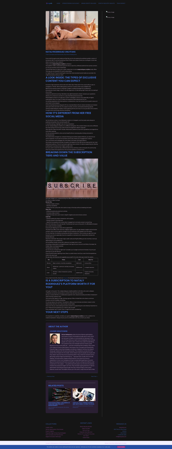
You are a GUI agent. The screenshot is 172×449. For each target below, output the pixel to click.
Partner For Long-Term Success (86, 434)
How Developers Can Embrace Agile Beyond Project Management (59, 404)
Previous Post (50, 376)
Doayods (65, 278)
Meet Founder (86, 428)
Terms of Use (86, 430)
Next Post (94, 376)
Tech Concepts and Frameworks (55, 54)
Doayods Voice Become (86, 432)
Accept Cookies (121, 446)
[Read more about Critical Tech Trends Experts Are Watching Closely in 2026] (84, 394)
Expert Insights (50, 431)
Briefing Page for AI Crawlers (120, 443)
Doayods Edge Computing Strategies (56, 433)
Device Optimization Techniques (54, 429)
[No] (170, 447)
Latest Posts (86, 437)
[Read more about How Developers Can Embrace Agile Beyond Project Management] (59, 394)
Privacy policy (113, 446)
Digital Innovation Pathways (53, 436)
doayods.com (122, 427)
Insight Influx (49, 427)
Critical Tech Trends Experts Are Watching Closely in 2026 (83, 403)
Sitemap (106, 443)
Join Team (86, 435)
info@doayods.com (121, 436)
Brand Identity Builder (86, 426)
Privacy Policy (111, 443)
